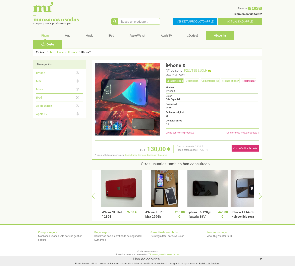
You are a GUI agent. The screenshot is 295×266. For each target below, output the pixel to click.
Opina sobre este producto (180, 132)
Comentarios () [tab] (210, 80)
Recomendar (248, 80)
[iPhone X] (111, 123)
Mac (67, 35)
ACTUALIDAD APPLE (240, 21)
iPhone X (72, 52)
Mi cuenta (220, 35)
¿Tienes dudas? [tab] (230, 80)
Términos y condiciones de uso (164, 254)
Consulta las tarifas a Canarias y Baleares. (146, 154)
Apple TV (166, 35)
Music (89, 35)
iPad (111, 35)
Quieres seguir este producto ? (243, 132)
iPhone (45, 35)
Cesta (50, 44)
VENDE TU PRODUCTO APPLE (195, 21)
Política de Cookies (209, 263)
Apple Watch (137, 35)
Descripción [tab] (192, 80)
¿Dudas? (192, 35)
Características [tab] (175, 80)
